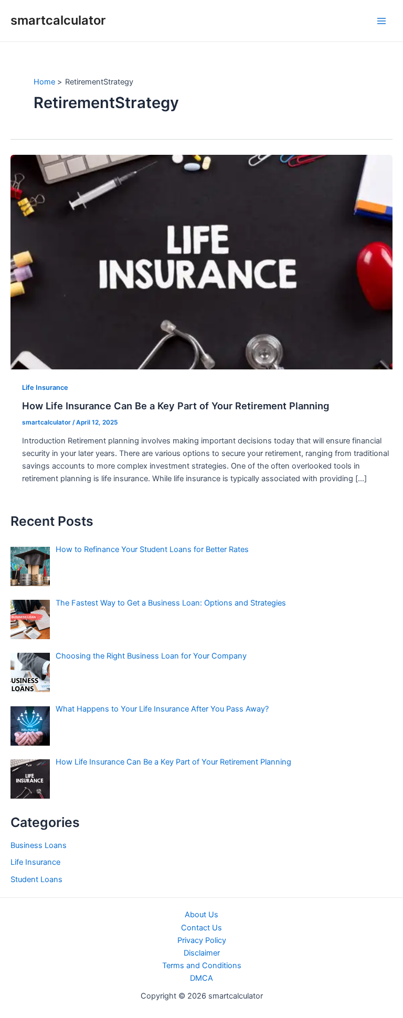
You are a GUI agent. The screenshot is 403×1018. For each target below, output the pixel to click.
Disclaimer (202, 953)
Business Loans (38, 845)
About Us (201, 914)
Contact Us (201, 927)
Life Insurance (45, 387)
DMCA (201, 978)
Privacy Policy (201, 940)
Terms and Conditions (201, 965)
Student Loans (36, 879)
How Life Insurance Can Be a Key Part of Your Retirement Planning (175, 405)
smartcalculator (57, 20)
